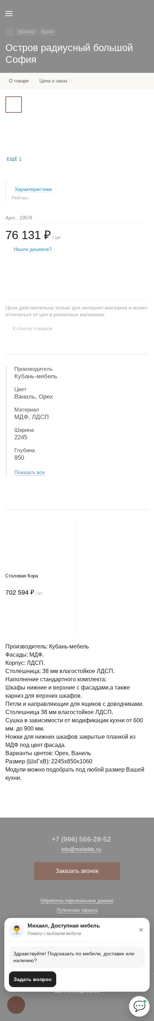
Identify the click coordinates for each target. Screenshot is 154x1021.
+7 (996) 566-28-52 (81, 839)
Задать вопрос (33, 979)
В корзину (38, 621)
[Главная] (9, 32)
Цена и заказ (53, 81)
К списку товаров (32, 328)
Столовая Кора (21, 575)
